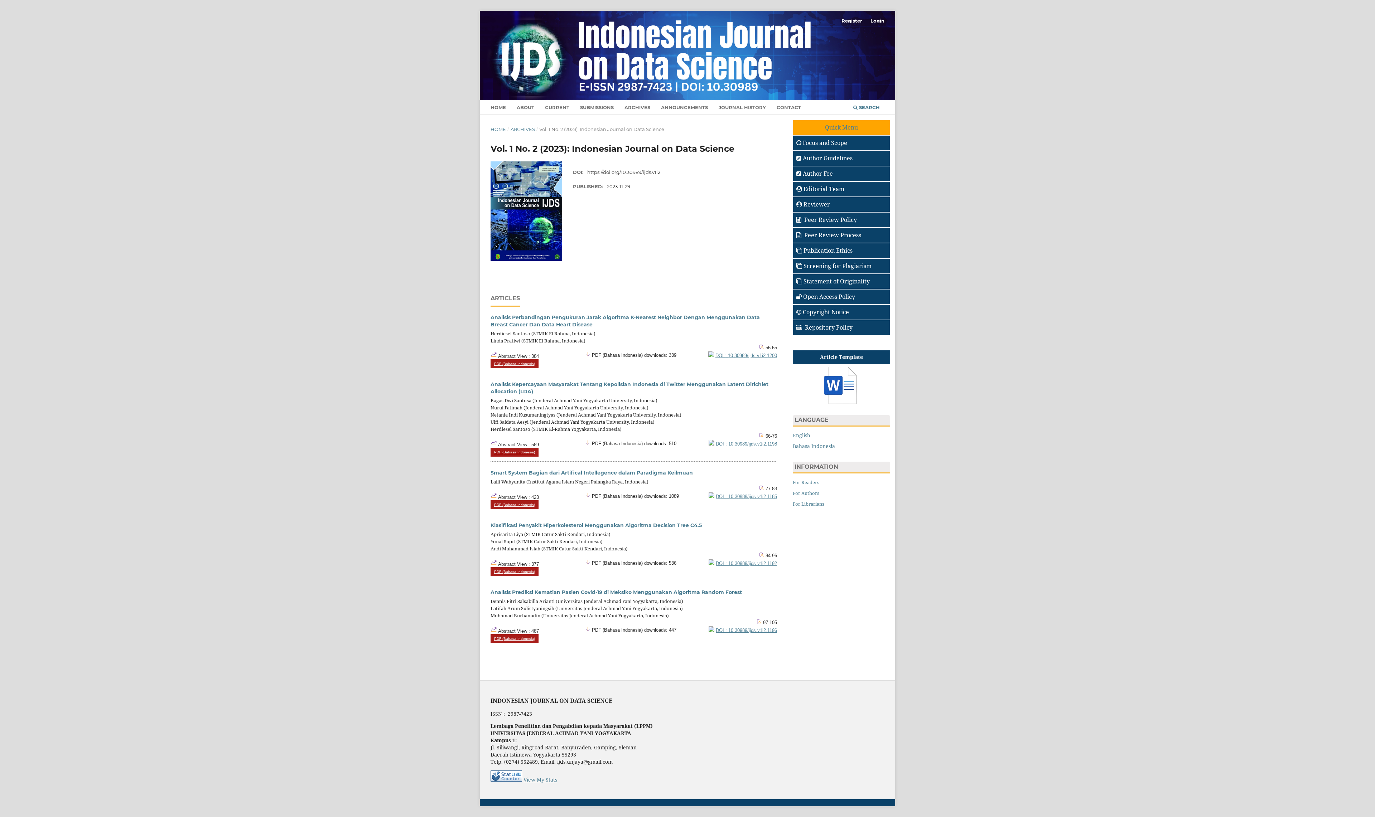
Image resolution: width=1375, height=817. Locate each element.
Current (557, 107)
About (525, 107)
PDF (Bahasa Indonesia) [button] (514, 364)
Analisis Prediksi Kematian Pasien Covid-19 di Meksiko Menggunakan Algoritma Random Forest (616, 592)
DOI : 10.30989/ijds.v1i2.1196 (746, 630)
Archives (637, 107)
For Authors (806, 493)
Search (869, 107)
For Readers (806, 482)
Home (498, 107)
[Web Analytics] (506, 779)
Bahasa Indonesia (814, 446)
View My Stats (540, 779)
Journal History (742, 107)
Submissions (597, 107)
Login (877, 21)
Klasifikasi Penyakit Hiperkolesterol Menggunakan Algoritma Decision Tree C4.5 (596, 525)
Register (851, 21)
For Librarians (808, 504)
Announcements (684, 107)
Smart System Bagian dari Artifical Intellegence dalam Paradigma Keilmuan (592, 473)
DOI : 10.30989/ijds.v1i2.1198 (746, 444)
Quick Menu (841, 127)
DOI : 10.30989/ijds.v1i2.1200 (746, 355)
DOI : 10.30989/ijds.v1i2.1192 (746, 563)
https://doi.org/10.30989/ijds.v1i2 (623, 172)
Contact (789, 107)
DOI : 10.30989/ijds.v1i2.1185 (746, 496)
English (801, 435)
